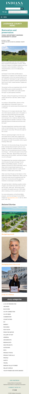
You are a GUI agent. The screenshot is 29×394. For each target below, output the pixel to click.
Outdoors (6, 347)
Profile (5, 357)
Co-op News (7, 314)
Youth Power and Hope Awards (13, 370)
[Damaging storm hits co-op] (14, 250)
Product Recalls (9, 355)
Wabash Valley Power (10, 365)
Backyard (6, 309)
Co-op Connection (9, 311)
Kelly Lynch (6, 40)
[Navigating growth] (14, 219)
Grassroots (7, 340)
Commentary (7, 316)
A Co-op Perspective (9, 304)
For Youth (6, 329)
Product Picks (8, 352)
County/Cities (7, 319)
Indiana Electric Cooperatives (14, 383)
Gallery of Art (8, 334)
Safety (5, 360)
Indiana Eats (7, 342)
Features (6, 327)
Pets (4, 350)
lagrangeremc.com (12, 197)
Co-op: (4, 12)
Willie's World (8, 368)
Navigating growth (8, 234)
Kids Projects (7, 345)
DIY (4, 322)
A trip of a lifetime (8, 294)
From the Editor (8, 332)
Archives (6, 306)
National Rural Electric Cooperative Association (14, 384)
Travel (5, 363)
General (6, 337)
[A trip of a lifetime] (14, 280)
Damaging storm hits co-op (11, 264)
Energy (5, 324)
